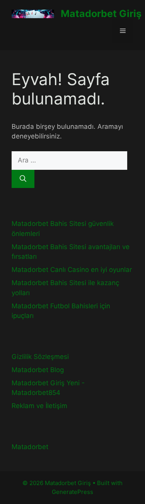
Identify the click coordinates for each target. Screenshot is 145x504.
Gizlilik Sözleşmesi (40, 356)
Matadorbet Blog (38, 370)
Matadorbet (30, 447)
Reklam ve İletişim (39, 406)
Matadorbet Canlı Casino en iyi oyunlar (72, 269)
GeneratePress (72, 491)
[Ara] (23, 179)
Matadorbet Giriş (101, 13)
